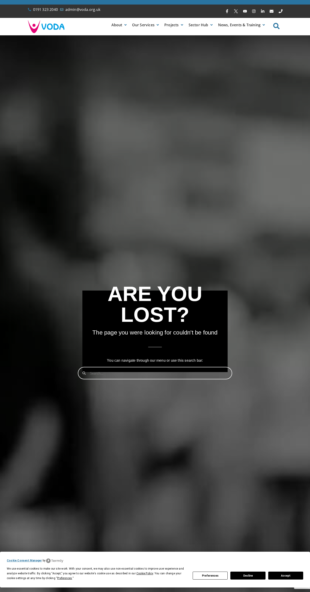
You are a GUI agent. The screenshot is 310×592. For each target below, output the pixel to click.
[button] (119, 25)
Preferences (210, 575)
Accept (285, 575)
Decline (248, 575)
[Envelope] (272, 11)
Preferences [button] (64, 578)
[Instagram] (254, 11)
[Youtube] (245, 11)
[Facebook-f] (227, 11)
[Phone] (280, 11)
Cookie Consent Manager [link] (24, 560)
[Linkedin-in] (263, 11)
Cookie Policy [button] (144, 573)
